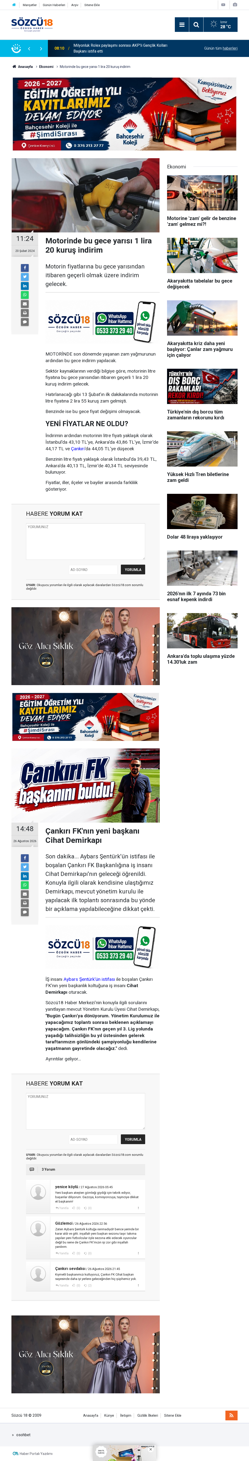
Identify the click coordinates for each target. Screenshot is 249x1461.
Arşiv (74, 5)
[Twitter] (25, 277)
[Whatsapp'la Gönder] (25, 295)
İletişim (125, 1416)
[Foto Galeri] (235, 4)
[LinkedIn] (25, 286)
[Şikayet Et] (138, 1208)
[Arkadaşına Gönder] (25, 304)
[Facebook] (25, 268)
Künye (109, 1416)
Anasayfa (90, 1416)
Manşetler (30, 5)
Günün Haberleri (54, 5)
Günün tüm (221, 48)
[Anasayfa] (14, 5)
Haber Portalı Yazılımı (36, 1454)
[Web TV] (223, 4)
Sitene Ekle (92, 5)
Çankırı (78, 448)
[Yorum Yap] (25, 322)
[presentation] (29, 48)
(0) (78, 1208)
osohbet (23, 1435)
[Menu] (182, 24)
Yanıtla (64, 1208)
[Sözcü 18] (32, 24)
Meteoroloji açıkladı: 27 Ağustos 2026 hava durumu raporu (122, 48)
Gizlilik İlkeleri (147, 1416)
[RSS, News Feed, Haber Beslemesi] (231, 1415)
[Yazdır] (25, 313)
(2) (89, 1285)
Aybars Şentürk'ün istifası (89, 979)
